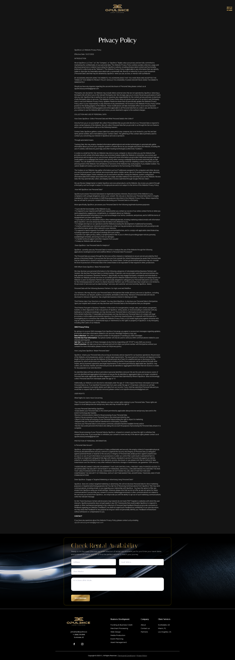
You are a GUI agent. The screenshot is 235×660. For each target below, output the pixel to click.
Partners (144, 632)
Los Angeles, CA (164, 632)
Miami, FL (162, 628)
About (143, 625)
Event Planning (117, 639)
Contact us (145, 628)
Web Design (116, 632)
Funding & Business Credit (121, 625)
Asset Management (119, 642)
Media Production (118, 635)
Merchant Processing (119, 628)
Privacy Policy (142, 656)
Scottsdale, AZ (164, 625)
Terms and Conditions (126, 656)
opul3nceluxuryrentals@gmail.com (88, 523)
